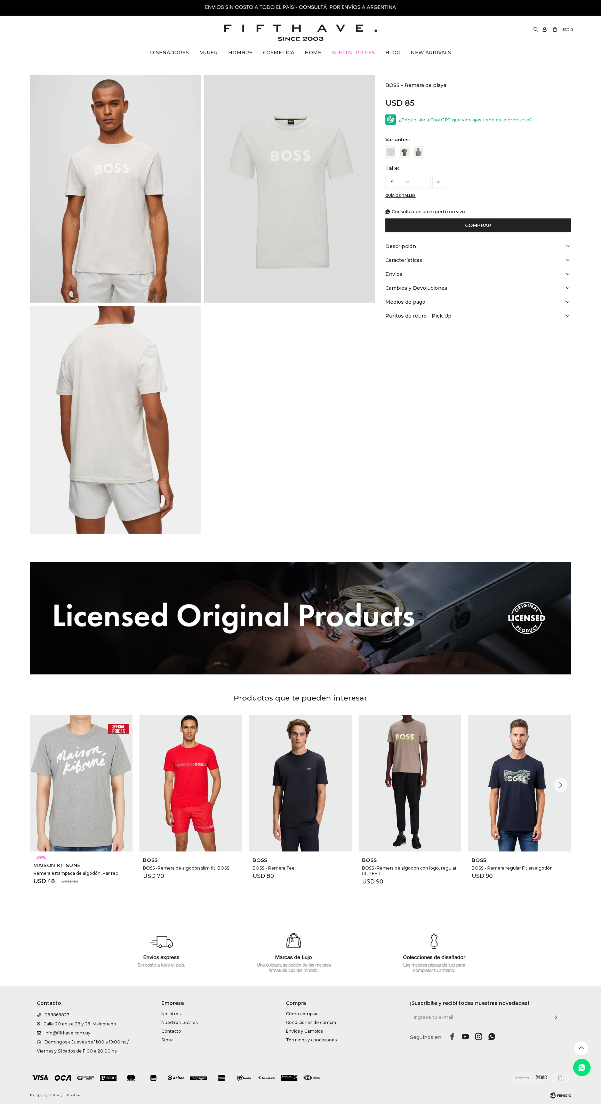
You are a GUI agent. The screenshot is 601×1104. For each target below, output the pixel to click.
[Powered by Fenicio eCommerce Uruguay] (560, 1095)
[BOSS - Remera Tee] (300, 783)
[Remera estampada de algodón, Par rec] (81, 783)
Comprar (478, 225)
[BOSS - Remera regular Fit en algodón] (519, 783)
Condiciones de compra (311, 1022)
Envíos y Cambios (304, 1031)
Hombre (240, 52)
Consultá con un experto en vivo (428, 211)
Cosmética (278, 52)
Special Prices (353, 52)
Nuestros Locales (179, 1022)
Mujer (208, 52)
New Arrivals (431, 52)
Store (167, 1039)
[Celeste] (418, 152)
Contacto (171, 1031)
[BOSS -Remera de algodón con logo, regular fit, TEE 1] (410, 783)
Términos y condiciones (311, 1039)
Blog (392, 52)
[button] (561, 785)
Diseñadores (169, 52)
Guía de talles (400, 195)
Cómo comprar (302, 1013)
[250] (404, 152)
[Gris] (390, 152)
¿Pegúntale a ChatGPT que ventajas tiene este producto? (465, 119)
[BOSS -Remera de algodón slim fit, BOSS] (190, 783)
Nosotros (171, 1013)
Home (313, 52)
